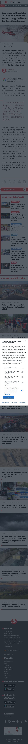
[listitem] (14, 368)
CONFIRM (8, 397)
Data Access (14, 402)
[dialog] (14, 372)
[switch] (22, 372)
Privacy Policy (22, 402)
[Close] (25, 341)
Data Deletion (5, 402)
